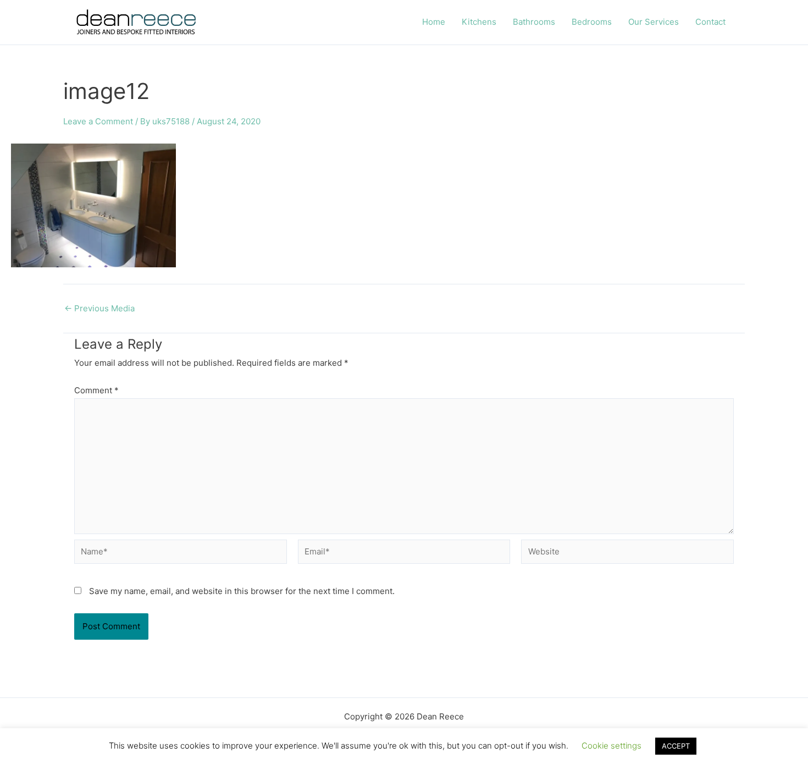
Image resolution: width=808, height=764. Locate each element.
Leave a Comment (98, 121)
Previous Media (99, 308)
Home (433, 22)
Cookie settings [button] (611, 745)
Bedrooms (592, 22)
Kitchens (479, 22)
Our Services (653, 22)
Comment (96, 390)
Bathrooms (534, 22)
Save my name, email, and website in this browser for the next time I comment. (242, 591)
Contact (710, 22)
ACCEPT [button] (676, 745)
